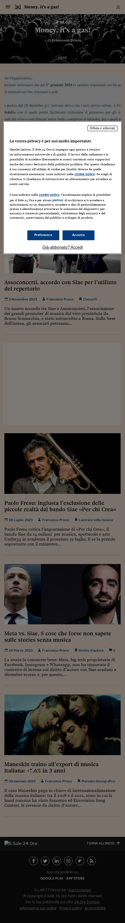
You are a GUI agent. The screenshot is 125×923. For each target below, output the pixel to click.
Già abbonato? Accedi (62, 247)
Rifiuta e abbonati (102, 128)
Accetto (78, 235)
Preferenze (43, 235)
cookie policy (84, 174)
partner (58, 200)
